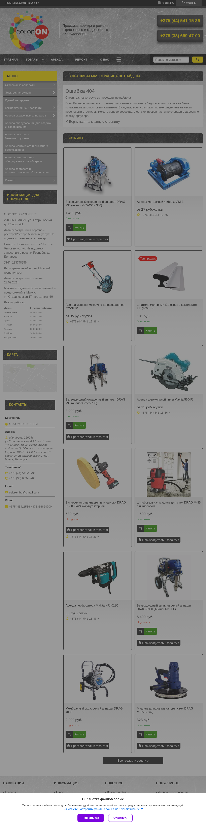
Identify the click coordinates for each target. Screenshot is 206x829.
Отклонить (120, 817)
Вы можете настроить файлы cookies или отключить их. (101, 809)
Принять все (91, 817)
